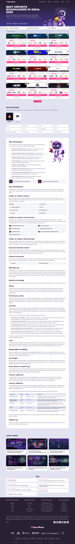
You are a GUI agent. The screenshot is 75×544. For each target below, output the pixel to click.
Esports (49, 1)
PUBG (29, 507)
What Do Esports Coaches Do (47, 509)
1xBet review (37, 47)
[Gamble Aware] (51, 533)
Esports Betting (42, 1)
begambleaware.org (29, 402)
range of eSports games (37, 157)
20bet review (16, 63)
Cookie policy (27, 542)
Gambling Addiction (51, 542)
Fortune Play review (37, 96)
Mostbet (12, 507)
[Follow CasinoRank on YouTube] (62, 522)
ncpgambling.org (29, 399)
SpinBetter (12, 503)
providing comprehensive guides (32, 189)
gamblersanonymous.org (30, 396)
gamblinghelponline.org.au (31, 410)
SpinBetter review (16, 47)
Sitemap (61, 542)
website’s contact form (53, 422)
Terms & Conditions (15, 542)
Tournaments (56, 1)
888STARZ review (59, 96)
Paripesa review (59, 80)
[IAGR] (12, 533)
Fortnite (29, 505)
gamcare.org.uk (29, 407)
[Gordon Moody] (35, 533)
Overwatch (29, 503)
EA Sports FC (29, 511)
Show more (37, 101)
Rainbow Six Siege (29, 509)
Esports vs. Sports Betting (47, 507)
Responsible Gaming (38, 542)
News (68, 1)
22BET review (58, 47)
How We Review (64, 507)
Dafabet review (37, 80)
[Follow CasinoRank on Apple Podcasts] (68, 522)
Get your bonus (16, 45)
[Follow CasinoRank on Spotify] (65, 522)
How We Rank (64, 509)
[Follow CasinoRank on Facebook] (54, 522)
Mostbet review (58, 63)
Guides (62, 1)
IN (7, 522)
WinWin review (16, 80)
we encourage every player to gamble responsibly (47, 353)
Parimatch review (37, 63)
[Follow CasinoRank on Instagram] (57, 522)
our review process (14, 146)
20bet (12, 509)
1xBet (12, 505)
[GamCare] (26, 533)
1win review (16, 96)
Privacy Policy (64, 511)
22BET (12, 511)
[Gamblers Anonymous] (18, 533)
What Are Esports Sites (47, 503)
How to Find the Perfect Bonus (47, 505)
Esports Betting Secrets (47, 511)
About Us (64, 503)
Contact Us (64, 505)
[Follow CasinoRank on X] (60, 522)
